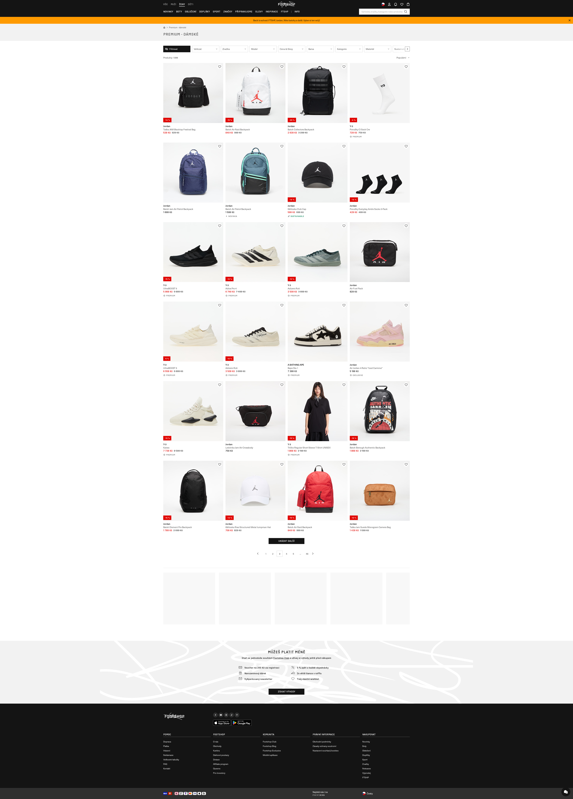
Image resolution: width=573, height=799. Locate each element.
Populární (401, 57)
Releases (366, 768)
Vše (165, 4)
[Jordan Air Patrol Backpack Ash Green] (255, 173)
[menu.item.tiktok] (231, 715)
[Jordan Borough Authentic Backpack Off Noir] (380, 411)
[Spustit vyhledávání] (405, 11)
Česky (370, 793)
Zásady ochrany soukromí (324, 746)
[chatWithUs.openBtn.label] (565, 791)
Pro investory (219, 773)
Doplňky (204, 11)
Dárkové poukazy (221, 755)
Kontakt (166, 768)
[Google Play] (241, 723)
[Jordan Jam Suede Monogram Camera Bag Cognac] (380, 491)
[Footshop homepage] (286, 4)
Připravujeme (243, 11)
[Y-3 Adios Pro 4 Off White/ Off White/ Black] (255, 252)
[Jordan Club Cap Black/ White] (318, 173)
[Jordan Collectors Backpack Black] (318, 93)
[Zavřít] (569, 20)
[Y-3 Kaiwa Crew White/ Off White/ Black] (193, 411)
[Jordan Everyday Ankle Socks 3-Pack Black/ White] (380, 173)
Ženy (182, 4)
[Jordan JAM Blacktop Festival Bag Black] (193, 93)
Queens (216, 768)
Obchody (217, 746)
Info (297, 11)
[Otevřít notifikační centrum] (395, 4)
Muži (173, 4)
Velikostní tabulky (171, 759)
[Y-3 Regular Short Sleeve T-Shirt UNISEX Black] (318, 411)
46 (307, 553)
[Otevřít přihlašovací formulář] (389, 4)
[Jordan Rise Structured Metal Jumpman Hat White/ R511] (255, 491)
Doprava (167, 741)
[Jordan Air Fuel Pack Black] (380, 252)
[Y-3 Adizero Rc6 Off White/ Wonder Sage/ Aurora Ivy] (318, 252)
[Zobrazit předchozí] (314, 554)
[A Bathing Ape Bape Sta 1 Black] (318, 332)
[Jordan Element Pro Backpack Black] (193, 491)
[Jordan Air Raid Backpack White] (255, 93)
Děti (190, 4)
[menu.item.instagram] (226, 715)
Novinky (168, 11)
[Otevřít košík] (408, 4)
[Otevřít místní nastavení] (383, 4)
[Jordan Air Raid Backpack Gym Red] (318, 491)
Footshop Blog (269, 746)
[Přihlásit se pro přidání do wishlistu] (219, 66)
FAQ (165, 764)
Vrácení (166, 750)
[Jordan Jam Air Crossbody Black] (255, 411)
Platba (166, 746)
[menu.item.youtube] (220, 715)
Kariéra (216, 750)
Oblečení (190, 11)
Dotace (216, 759)
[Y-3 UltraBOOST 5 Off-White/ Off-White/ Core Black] (193, 332)
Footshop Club (281, 658)
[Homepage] (187, 716)
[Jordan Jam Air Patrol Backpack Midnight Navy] (193, 173)
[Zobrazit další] (259, 554)
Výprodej (366, 773)
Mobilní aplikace (270, 755)
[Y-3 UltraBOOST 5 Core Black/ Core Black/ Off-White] (193, 252)
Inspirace (272, 11)
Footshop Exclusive (272, 750)
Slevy (259, 11)
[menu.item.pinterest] (237, 715)
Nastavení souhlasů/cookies (326, 750)
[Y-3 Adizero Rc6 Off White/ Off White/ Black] (255, 332)
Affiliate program (220, 764)
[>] (407, 49)
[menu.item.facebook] (215, 715)
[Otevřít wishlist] (401, 4)
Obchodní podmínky (322, 741)
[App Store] (222, 723)
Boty (179, 11)
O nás (215, 741)
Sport (216, 11)
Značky (227, 11)
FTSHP (284, 11)
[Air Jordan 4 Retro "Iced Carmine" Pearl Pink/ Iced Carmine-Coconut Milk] (380, 332)
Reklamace (168, 755)
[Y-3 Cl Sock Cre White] (380, 93)
